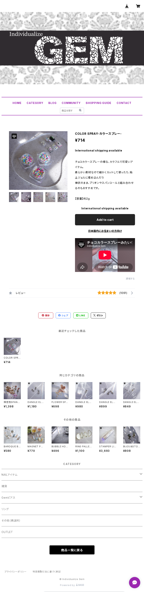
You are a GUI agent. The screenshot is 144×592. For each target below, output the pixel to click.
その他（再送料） (11, 520)
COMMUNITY (71, 102)
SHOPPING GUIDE (98, 102)
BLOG (52, 102)
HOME (17, 102)
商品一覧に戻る (72, 550)
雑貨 (4, 486)
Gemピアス (8, 497)
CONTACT (124, 102)
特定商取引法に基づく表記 (47, 571)
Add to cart (105, 220)
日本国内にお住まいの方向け (105, 230)
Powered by (68, 585)
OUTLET (7, 532)
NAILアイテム (9, 474)
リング (5, 509)
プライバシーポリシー (15, 571)
